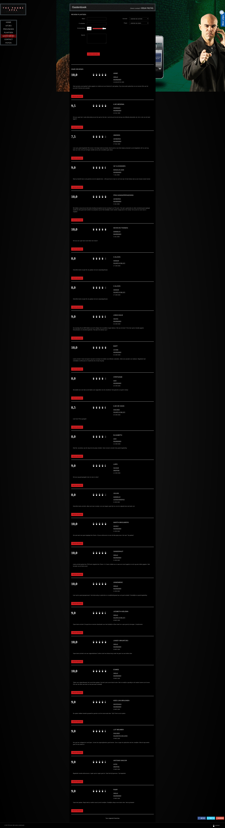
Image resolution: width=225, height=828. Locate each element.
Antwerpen (117, 139)
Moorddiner (117, 79)
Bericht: (83, 35)
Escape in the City (119, 263)
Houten (115, 318)
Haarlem (116, 260)
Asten (115, 764)
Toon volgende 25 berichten (113, 818)
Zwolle (115, 77)
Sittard (115, 349)
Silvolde (116, 468)
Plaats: (125, 23)
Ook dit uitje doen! (77, 96)
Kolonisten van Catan (120, 736)
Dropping (116, 470)
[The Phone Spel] (13, 9)
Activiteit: (125, 18)
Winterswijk (117, 704)
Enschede (116, 409)
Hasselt (116, 526)
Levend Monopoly (119, 499)
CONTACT (217, 825)
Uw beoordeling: (81, 28)
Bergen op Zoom (118, 169)
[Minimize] (155, 9)
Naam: (83, 18)
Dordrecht (116, 231)
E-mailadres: (82, 23)
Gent (115, 380)
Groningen (116, 108)
